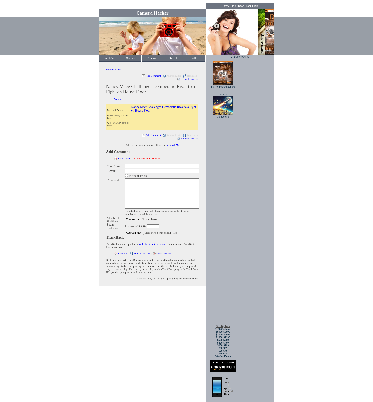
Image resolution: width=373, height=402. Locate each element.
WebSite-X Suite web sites (152, 244)
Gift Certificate (223, 356)
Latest (152, 58)
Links (233, 6)
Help (255, 6)
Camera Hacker (152, 13)
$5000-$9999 (223, 331)
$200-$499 (223, 342)
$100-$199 (223, 345)
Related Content (189, 79)
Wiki (194, 58)
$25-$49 (223, 351)
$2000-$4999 (223, 334)
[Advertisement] (223, 264)
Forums (131, 58)
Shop (249, 6)
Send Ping (123, 253)
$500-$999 (223, 340)
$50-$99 (223, 348)
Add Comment (153, 75)
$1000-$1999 (223, 337)
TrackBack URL (142, 253)
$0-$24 (223, 353)
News (241, 6)
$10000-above (223, 329)
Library (225, 6)
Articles (110, 58)
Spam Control (125, 158)
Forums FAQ (172, 144)
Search (173, 58)
